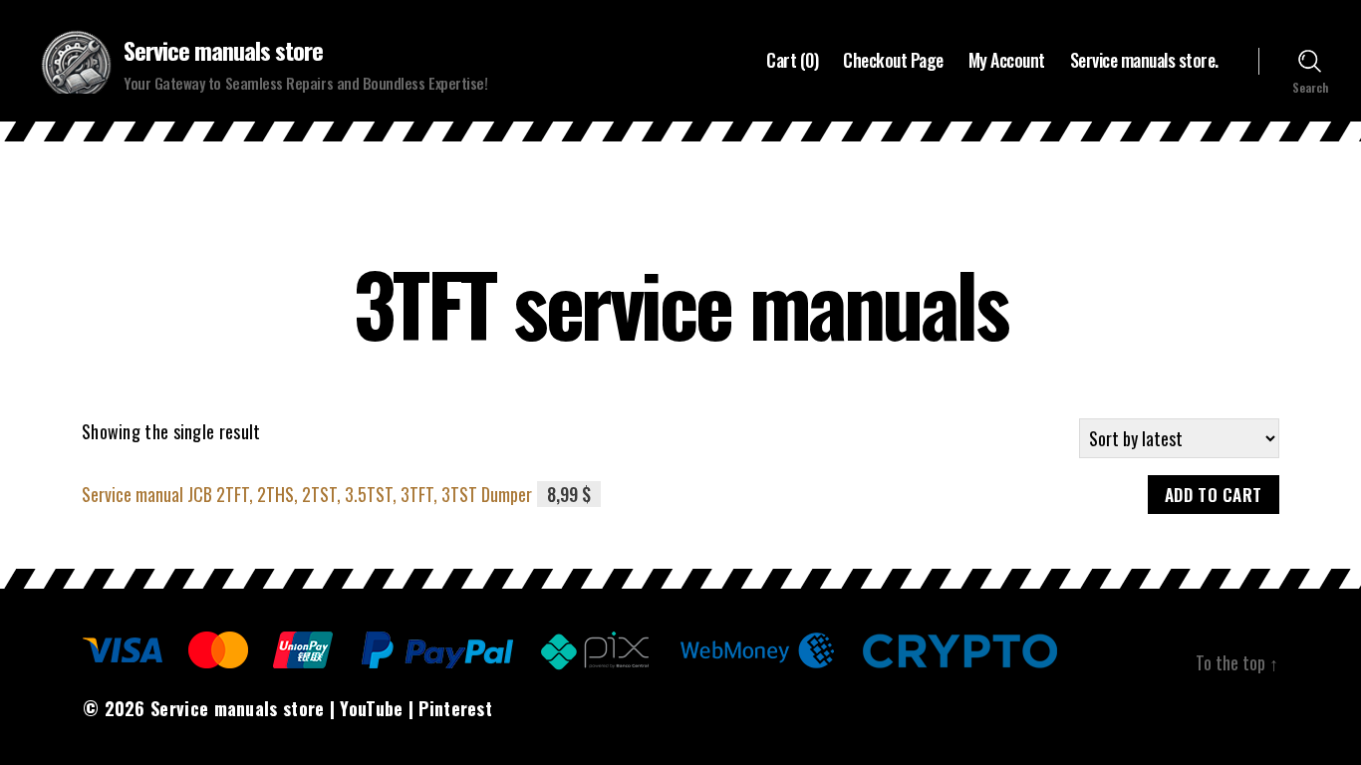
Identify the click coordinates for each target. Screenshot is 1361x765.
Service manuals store (223, 50)
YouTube (371, 708)
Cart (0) (792, 61)
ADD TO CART (1213, 494)
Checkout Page (893, 61)
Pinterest (455, 708)
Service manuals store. (1144, 61)
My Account (1006, 61)
